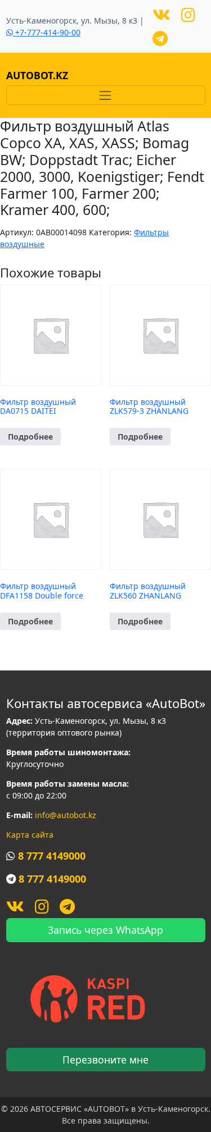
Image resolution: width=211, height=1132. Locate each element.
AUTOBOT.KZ (37, 75)
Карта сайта (29, 834)
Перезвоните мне (105, 1059)
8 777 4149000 (52, 855)
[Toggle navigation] (105, 95)
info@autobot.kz (65, 815)
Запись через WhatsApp (105, 930)
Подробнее (30, 436)
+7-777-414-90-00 (46, 32)
